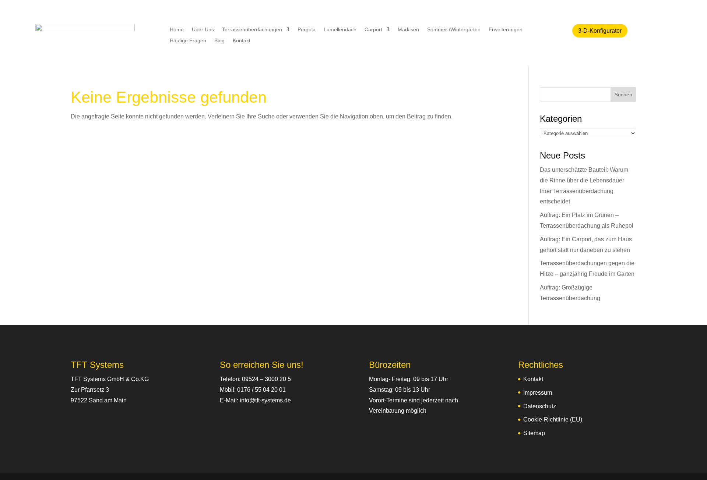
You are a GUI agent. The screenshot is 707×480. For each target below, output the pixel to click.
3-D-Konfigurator (600, 31)
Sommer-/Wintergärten (454, 29)
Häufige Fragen (188, 40)
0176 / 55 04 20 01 (261, 390)
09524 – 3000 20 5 (266, 379)
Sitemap (534, 433)
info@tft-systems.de (265, 400)
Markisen (408, 29)
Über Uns (203, 29)
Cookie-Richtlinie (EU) (552, 419)
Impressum (537, 393)
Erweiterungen (506, 29)
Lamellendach (340, 29)
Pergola (307, 29)
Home (177, 29)
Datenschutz (539, 406)
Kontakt (241, 40)
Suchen (623, 94)
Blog (219, 40)
